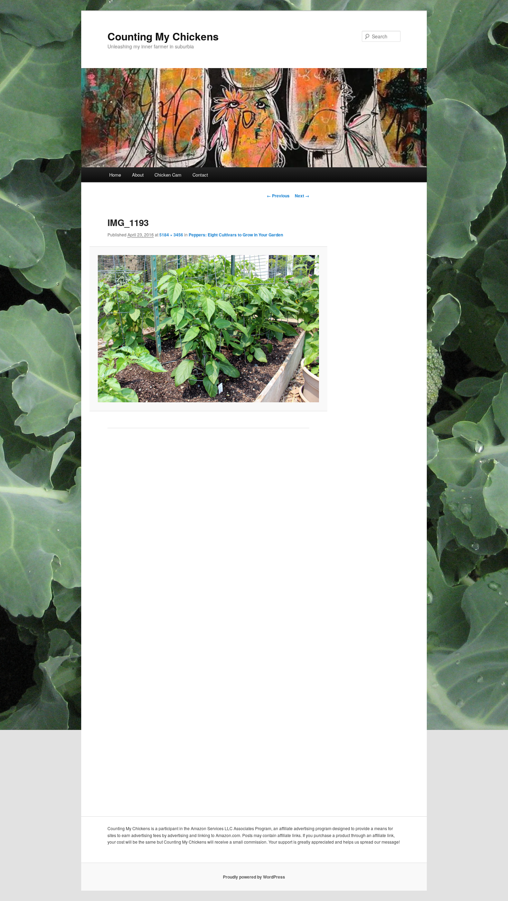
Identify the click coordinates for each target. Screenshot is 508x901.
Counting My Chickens (163, 36)
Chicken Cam (167, 174)
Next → (302, 196)
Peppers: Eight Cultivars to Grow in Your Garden (236, 235)
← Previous (278, 196)
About (138, 174)
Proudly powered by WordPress (254, 877)
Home (115, 174)
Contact (200, 174)
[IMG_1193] (208, 328)
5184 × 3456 (171, 235)
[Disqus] (208, 531)
